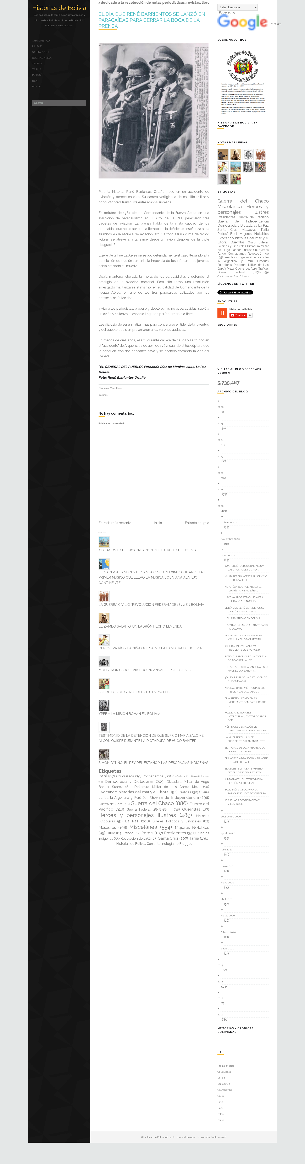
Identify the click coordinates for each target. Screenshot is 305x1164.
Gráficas (185, 792)
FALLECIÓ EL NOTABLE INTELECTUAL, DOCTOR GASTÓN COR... (247, 716)
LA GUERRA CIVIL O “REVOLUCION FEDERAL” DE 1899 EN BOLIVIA (151, 605)
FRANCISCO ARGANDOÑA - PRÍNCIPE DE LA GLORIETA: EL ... (248, 760)
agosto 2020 (229, 833)
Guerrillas (191, 809)
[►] (245, 401)
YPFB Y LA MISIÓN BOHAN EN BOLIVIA (129, 714)
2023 (222, 456)
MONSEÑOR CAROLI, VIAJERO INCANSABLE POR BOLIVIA (145, 670)
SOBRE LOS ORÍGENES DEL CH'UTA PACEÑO (134, 692)
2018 (222, 981)
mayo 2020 (229, 882)
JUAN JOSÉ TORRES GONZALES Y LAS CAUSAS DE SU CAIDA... (246, 567)
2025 (222, 423)
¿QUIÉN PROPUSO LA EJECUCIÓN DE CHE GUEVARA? (247, 679)
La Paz (37, 46)
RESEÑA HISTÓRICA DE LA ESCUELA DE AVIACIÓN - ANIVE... (247, 658)
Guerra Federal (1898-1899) (149, 809)
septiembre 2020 (232, 816)
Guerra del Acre (110, 804)
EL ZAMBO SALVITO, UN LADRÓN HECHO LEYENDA (140, 626)
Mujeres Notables (192, 827)
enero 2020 (229, 948)
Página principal (226, 1065)
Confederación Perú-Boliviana (190, 776)
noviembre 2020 (232, 538)
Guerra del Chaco (152, 803)
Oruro (37, 63)
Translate (275, 24)
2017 (222, 998)
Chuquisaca (41, 40)
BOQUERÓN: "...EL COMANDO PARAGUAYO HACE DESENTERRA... (248, 791)
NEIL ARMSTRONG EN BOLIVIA (244, 618)
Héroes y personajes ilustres (137, 815)
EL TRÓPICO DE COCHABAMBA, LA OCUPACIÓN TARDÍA (246, 749)
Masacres (107, 827)
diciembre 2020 (231, 522)
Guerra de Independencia (174, 797)
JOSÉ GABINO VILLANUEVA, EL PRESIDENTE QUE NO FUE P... (244, 648)
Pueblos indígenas (236, 257)
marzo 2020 (229, 915)
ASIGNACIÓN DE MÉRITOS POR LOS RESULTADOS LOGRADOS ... (246, 689)
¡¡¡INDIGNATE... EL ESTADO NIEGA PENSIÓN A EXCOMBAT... (245, 781)
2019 (222, 965)
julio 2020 (228, 849)
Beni (35, 80)
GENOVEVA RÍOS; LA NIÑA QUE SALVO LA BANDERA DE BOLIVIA (150, 648)
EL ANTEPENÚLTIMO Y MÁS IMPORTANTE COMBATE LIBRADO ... (247, 702)
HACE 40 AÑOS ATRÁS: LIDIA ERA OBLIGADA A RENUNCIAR (245, 599)
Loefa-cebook (218, 1137)
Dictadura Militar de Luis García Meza (167, 787)
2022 (222, 472)
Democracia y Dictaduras (129, 781)
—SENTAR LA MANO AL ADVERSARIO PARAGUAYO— (248, 627)
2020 (222, 505)
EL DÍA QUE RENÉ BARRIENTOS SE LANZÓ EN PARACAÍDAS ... (246, 609)
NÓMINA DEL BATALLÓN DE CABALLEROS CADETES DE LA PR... (248, 728)
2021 (222, 489)
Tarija (36, 69)
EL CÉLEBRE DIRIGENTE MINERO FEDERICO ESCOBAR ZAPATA (245, 770)
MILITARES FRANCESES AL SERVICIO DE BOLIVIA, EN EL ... (247, 578)
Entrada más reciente (115, 523)
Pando (36, 86)
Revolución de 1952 (136, 838)
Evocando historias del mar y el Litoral (134, 792)
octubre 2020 (230, 555)
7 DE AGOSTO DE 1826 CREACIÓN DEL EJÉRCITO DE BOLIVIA (148, 550)
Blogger (185, 844)
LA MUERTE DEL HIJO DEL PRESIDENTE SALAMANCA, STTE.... (248, 739)
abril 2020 (228, 899)
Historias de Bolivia (59, 7)
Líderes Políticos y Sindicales (176, 821)
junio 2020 (228, 866)
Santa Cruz (41, 52)
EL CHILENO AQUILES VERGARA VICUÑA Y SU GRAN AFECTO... (245, 637)
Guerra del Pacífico (253, 217)
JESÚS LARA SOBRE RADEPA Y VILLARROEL (244, 802)
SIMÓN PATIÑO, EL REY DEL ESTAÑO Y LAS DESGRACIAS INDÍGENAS (153, 763)
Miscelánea (116, 388)
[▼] (245, 500)
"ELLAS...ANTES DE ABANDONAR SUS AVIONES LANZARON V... (248, 669)
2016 (222, 1014)
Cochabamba (42, 57)
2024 (222, 439)
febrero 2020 (230, 932)
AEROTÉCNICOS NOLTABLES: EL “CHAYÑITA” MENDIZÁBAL (244, 588)
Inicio (158, 523)
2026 (222, 407)
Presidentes (175, 833)
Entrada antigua (197, 523)
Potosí (37, 74)
